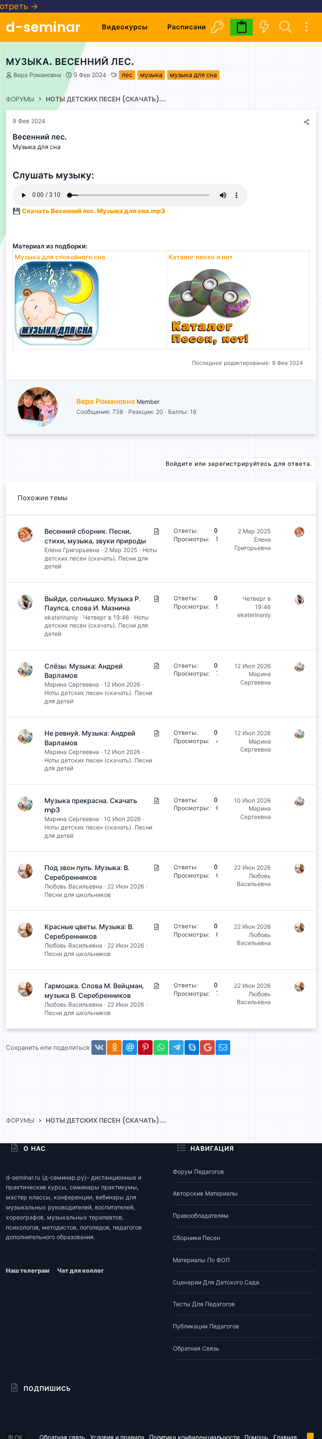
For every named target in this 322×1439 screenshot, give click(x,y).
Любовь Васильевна (73, 886)
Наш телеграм (28, 1270)
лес (127, 74)
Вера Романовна (37, 75)
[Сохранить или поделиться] (306, 122)
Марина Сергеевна (71, 684)
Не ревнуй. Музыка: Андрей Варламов (89, 738)
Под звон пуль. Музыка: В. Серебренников (87, 872)
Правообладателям (201, 1215)
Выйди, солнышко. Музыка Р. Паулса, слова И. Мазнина (92, 603)
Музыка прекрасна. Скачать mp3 (90, 805)
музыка (151, 74)
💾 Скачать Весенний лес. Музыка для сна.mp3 (89, 211)
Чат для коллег (80, 1270)
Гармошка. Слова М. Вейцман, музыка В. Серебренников (94, 990)
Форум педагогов (198, 1171)
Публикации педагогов (206, 1326)
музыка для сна (193, 74)
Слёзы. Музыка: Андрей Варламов (83, 670)
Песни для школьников (77, 894)
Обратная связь (196, 1348)
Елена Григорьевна (71, 549)
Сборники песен (196, 1237)
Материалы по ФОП (201, 1259)
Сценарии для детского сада (216, 1282)
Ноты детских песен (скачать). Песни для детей (100, 558)
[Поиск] (285, 27)
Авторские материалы (205, 1193)
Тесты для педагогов (204, 1303)
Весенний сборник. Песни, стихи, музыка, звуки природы (95, 536)
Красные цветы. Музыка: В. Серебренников (89, 931)
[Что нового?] (264, 27)
